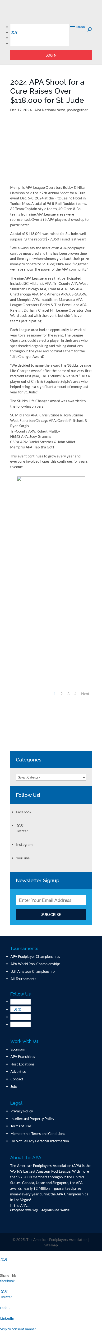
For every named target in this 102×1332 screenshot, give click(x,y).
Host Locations (22, 1064)
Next (85, 693)
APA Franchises (22, 1056)
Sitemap (51, 1245)
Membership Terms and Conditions (37, 1133)
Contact (16, 1079)
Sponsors (17, 1049)
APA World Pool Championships (35, 964)
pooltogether (77, 110)
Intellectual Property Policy (32, 1118)
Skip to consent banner (18, 1329)
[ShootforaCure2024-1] (51, 630)
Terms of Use (20, 1126)
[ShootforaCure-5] (51, 525)
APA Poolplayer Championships (35, 956)
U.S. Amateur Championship (32, 971)
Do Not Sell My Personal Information (39, 1141)
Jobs (14, 1086)
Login (51, 55)
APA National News (49, 110)
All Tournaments (23, 979)
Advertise (18, 1071)
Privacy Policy (21, 1111)
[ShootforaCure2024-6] (51, 578)
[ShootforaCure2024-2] (51, 683)
